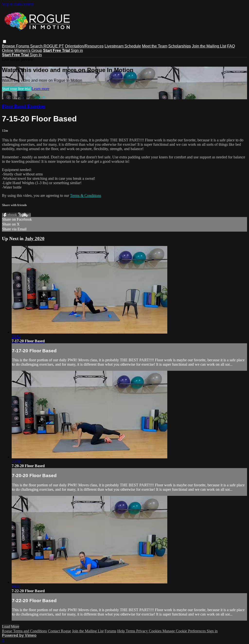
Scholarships (179, 46)
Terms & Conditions (85, 195)
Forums (23, 46)
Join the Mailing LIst (209, 46)
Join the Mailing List (88, 631)
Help (121, 631)
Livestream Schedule (123, 46)
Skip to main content (18, 4)
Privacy (142, 631)
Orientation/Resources (84, 46)
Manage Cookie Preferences (184, 631)
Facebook (10, 215)
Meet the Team (154, 46)
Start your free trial (17, 89)
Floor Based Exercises (23, 106)
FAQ (231, 46)
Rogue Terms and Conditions (24, 631)
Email (26, 215)
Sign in (77, 50)
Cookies (155, 631)
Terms (131, 631)
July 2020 (34, 238)
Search (37, 46)
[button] (4, 41)
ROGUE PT (54, 46)
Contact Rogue (59, 631)
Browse (9, 46)
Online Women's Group (22, 50)
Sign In (36, 55)
